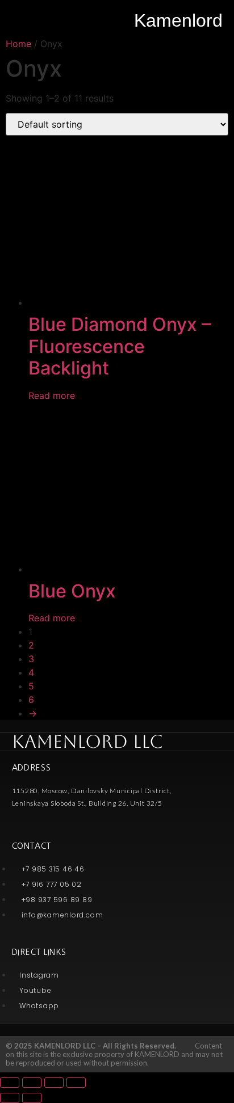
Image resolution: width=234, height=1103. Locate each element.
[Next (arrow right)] (31, 1098)
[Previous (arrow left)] (9, 1098)
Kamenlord (178, 20)
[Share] (31, 1082)
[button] (16, 18)
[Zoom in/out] (76, 1082)
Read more (51, 395)
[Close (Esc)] (9, 1082)
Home (18, 43)
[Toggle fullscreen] (54, 1082)
